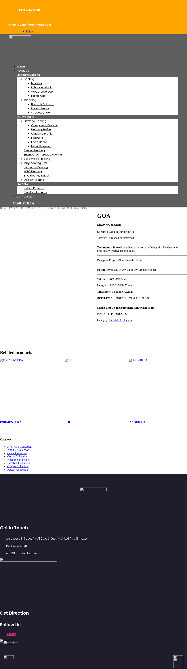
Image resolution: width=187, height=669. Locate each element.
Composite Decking (44, 125)
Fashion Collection (18, 459)
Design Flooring (34, 180)
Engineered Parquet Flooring (43, 154)
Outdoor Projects (35, 192)
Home (21, 66)
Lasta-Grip (38, 96)
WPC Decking (33, 171)
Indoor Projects (34, 188)
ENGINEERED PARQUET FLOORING (31, 208)
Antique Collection (18, 449)
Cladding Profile (42, 133)
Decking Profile (41, 129)
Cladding (30, 100)
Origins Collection (17, 466)
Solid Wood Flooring (37, 159)
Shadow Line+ (40, 112)
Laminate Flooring (36, 167)
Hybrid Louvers (41, 146)
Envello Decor (40, 108)
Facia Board (39, 142)
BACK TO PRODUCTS (112, 313)
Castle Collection (17, 453)
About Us (23, 70)
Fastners (37, 138)
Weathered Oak (42, 91)
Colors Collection (17, 456)
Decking (29, 79)
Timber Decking (34, 150)
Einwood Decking (35, 121)
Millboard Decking (28, 75)
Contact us (24, 196)
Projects (22, 184)
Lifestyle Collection (67, 208)
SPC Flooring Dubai (36, 175)
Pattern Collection (17, 469)
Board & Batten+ (42, 104)
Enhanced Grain (41, 87)
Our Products (25, 117)
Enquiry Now (23, 203)
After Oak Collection (19, 446)
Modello (36, 83)
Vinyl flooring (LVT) (36, 163)
